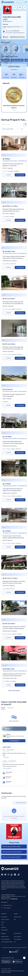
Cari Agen (8, 862)
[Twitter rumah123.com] (5, 874)
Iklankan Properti (17, 916)
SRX (15, 941)
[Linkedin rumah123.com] (15, 874)
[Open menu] (26, 2)
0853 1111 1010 (14, 898)
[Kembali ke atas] (24, 958)
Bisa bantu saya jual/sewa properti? (11, 857)
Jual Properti (6, 757)
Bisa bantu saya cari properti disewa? (11, 851)
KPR (15, 919)
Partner (2, 922)
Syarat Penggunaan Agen (6, 941)
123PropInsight (4, 930)
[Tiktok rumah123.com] (18, 874)
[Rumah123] (8, 2)
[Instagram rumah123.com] (8, 874)
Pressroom (3, 927)
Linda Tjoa (5, 761)
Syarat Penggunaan (5, 939)
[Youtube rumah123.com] (11, 874)
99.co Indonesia (17, 936)
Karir (2, 924)
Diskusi (3, 708)
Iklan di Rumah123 (7, 768)
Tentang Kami (4, 916)
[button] (15, 7)
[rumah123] (14, 869)
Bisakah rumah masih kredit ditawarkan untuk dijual (14, 754)
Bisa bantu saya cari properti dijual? (11, 846)
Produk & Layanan (5, 919)
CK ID (4, 749)
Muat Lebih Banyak (14, 690)
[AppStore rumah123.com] (6, 961)
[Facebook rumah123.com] (2, 874)
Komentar (10, 708)
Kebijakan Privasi (5, 936)
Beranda (3, 862)
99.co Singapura (17, 939)
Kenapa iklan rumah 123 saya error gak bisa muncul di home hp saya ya (13, 765)
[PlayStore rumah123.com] (17, 961)
